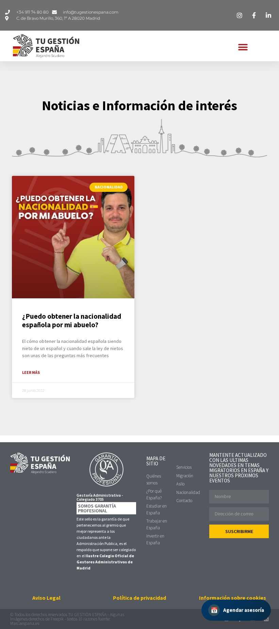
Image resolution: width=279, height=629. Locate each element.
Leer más (31, 372)
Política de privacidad (139, 597)
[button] (243, 47)
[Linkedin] (266, 619)
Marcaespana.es (24, 623)
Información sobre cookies (232, 597)
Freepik (57, 619)
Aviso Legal (46, 597)
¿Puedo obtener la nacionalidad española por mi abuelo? (71, 320)
